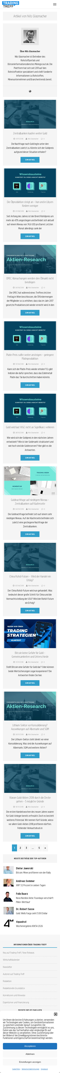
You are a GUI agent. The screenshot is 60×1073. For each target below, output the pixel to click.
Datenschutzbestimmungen (30, 1069)
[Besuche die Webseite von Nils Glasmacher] (30, 91)
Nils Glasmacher (33, 139)
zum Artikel (30, 160)
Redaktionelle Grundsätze (14, 988)
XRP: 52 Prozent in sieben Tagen (31, 885)
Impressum (44, 1069)
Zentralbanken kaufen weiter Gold (30, 133)
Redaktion (7, 981)
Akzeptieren (30, 1046)
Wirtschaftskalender (11, 959)
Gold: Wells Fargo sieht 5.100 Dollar (31, 913)
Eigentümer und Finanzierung (16, 1002)
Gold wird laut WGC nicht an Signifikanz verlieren (30, 427)
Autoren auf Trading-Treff (13, 973)
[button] (55, 1014)
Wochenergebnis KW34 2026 (29, 926)
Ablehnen (30, 1054)
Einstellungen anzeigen (30, 1062)
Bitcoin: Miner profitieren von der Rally (33, 872)
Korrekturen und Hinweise (14, 995)
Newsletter (7, 966)
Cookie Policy (16, 1069)
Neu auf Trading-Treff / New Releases (18, 952)
